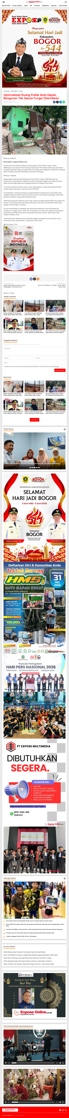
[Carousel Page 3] (34, 467)
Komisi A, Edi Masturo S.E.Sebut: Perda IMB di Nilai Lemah (51, 285)
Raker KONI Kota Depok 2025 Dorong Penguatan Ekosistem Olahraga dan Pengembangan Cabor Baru (35, 925)
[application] (34, 1047)
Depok (5, 102)
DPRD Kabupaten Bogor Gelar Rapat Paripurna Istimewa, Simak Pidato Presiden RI (28, 961)
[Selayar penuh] (63, 1063)
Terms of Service (20, 1115)
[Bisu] (60, 1063)
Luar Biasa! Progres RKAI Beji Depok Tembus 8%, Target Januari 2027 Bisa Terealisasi (33, 313)
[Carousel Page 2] (32, 467)
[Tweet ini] (57, 102)
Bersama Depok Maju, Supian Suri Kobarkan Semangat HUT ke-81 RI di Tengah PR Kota (55, 313)
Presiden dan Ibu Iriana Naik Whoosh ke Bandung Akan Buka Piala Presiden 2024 (30, 933)
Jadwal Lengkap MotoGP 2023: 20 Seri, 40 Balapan (21, 936)
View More (34, 420)
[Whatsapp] (63, 102)
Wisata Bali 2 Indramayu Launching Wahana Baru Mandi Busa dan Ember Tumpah (27, 958)
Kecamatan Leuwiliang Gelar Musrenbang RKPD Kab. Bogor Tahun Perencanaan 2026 (34, 463)
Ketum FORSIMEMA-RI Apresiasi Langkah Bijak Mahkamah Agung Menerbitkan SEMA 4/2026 (31, 955)
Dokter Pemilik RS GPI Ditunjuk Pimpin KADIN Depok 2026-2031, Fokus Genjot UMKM (13, 313)
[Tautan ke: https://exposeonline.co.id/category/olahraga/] (65, 878)
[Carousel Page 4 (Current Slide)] (37, 467)
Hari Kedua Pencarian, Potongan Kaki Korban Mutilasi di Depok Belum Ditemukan (55, 331)
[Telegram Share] (60, 102)
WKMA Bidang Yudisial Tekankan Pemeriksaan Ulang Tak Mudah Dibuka (24, 952)
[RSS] (37, 278)
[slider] (33, 1062)
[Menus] (3, 2)
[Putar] (6, 1063)
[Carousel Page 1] (30, 467)
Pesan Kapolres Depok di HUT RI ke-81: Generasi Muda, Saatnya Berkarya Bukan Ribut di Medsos (13, 331)
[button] (34, 1047)
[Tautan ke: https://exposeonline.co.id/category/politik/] (65, 429)
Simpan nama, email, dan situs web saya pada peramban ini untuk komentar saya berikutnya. (32, 366)
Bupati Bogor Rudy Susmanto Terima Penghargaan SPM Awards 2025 (14, 285)
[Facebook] (31, 278)
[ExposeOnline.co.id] (35, 2)
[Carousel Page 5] (39, 467)
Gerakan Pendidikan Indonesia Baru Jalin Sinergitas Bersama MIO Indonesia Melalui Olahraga (34, 929)
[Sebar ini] (54, 102)
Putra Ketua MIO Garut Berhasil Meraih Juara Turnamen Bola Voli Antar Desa (29, 921)
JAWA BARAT (10, 102)
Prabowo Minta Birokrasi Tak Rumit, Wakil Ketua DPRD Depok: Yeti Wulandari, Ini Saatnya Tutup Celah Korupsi (34, 331)
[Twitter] (34, 278)
